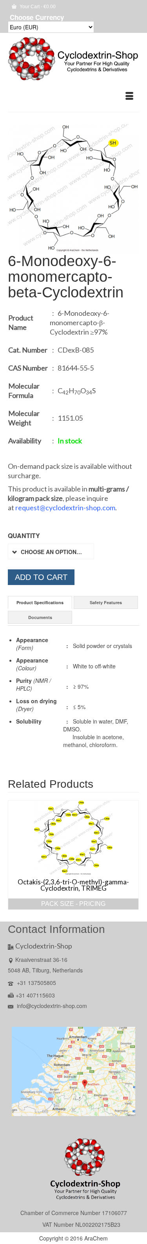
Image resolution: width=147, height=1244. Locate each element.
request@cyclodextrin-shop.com (65, 507)
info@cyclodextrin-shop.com (51, 1006)
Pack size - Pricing (73, 903)
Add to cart (41, 577)
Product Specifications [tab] (40, 602)
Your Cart (37, 6)
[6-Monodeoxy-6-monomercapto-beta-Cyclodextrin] (73, 188)
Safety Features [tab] (106, 602)
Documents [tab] (40, 617)
